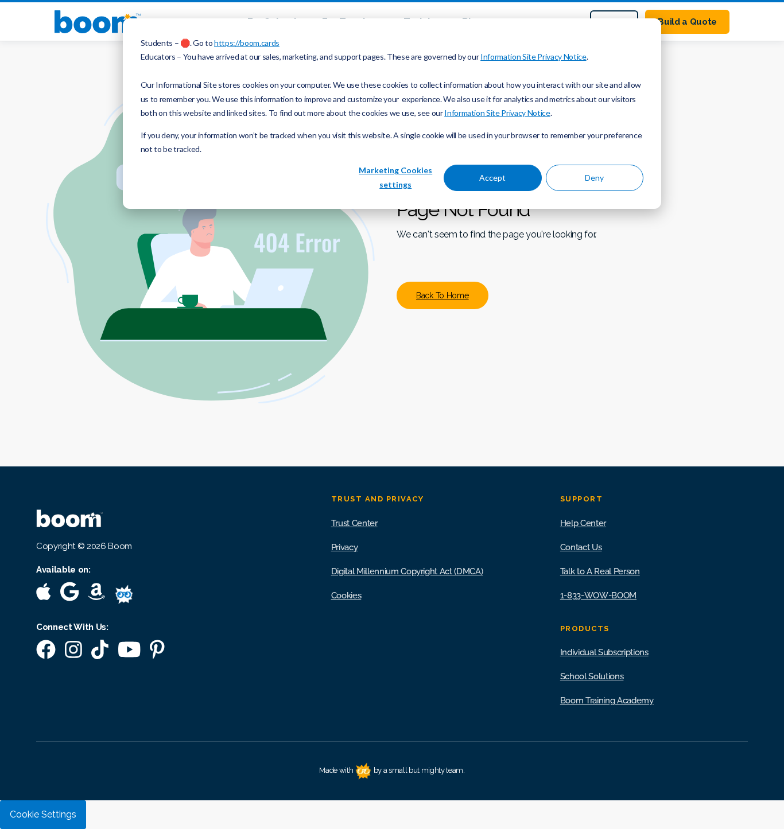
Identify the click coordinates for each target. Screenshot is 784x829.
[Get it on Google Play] (69, 594)
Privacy (344, 547)
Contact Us (581, 547)
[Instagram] (73, 652)
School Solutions (592, 676)
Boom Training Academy (607, 700)
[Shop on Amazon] (96, 594)
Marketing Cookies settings (395, 177)
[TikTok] (99, 652)
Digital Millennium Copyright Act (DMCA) (407, 571)
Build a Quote (687, 22)
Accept (492, 177)
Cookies (346, 595)
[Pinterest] (157, 652)
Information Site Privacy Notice (533, 56)
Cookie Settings (43, 814)
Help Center (583, 523)
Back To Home (442, 295)
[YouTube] (129, 652)
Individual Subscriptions (604, 652)
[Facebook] (46, 652)
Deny (594, 177)
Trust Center (354, 523)
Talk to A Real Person (600, 571)
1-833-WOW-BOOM (598, 595)
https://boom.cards (247, 43)
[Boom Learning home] (98, 21)
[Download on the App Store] (43, 594)
